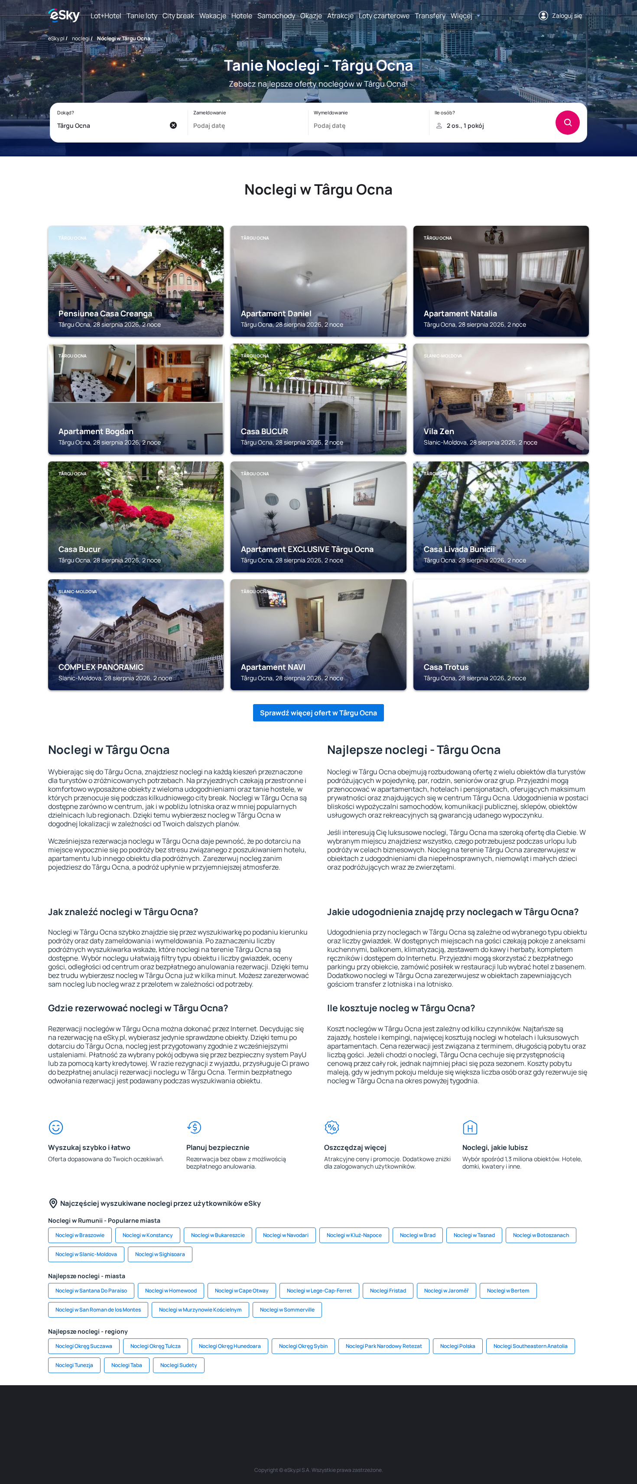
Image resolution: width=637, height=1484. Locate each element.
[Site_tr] (214, 1411)
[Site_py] (526, 1411)
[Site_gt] (474, 1411)
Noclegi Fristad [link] (388, 1290)
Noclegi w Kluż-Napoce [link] (354, 1235)
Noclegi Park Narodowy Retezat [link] (384, 1346)
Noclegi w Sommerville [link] (287, 1309)
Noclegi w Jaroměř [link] (446, 1290)
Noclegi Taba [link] (126, 1365)
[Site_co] (344, 1411)
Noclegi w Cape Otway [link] (242, 1290)
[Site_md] (266, 1411)
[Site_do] (370, 1411)
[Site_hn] (500, 1411)
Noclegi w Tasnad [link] (474, 1235)
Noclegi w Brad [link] (418, 1235)
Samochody (276, 15)
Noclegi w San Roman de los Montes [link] (98, 1309)
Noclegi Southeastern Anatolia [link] (531, 1346)
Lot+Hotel (106, 15)
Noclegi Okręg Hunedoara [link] (230, 1346)
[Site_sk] (292, 1411)
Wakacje (212, 15)
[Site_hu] (318, 1411)
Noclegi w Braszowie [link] (79, 1235)
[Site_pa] (396, 1411)
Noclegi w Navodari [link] (286, 1235)
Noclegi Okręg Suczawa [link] (83, 1346)
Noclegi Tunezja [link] (74, 1365)
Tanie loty (142, 15)
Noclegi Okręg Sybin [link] (303, 1346)
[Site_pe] (188, 1411)
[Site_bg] (162, 1411)
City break (178, 15)
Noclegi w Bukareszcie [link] (218, 1235)
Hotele (241, 15)
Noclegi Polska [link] (457, 1346)
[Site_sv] (422, 1411)
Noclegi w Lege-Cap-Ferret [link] (319, 1290)
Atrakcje (340, 15)
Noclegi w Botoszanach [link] (541, 1235)
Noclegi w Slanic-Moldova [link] (86, 1254)
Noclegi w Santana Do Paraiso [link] (91, 1290)
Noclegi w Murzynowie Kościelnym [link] (200, 1309)
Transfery (430, 15)
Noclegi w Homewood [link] (171, 1290)
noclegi (81, 38)
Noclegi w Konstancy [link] (148, 1235)
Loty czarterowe (384, 15)
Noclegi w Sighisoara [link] (160, 1254)
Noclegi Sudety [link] (178, 1365)
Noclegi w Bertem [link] (508, 1290)
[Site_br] (110, 1411)
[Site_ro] (136, 1411)
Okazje (311, 15)
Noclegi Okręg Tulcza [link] (155, 1346)
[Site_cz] (240, 1411)
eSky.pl (56, 38)
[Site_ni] (448, 1411)
